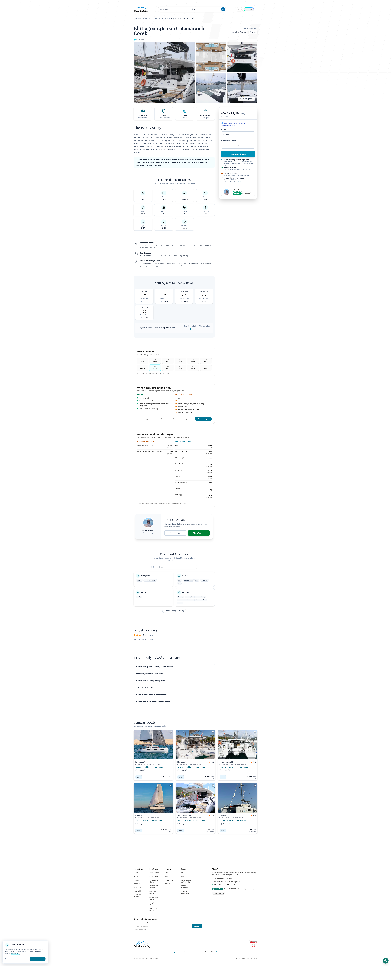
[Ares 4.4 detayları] (153, 798)
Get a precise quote (203, 419)
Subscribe (197, 926)
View (138, 777)
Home (135, 18)
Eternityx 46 (140, 762)
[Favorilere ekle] (170, 732)
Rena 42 (223, 815)
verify (215, 952)
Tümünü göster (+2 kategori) (174, 611)
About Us (168, 873)
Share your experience (185, 892)
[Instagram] (236, 958)
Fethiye (136, 876)
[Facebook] (239, 958)
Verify (239, 181)
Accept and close (37, 959)
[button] (164, 72)
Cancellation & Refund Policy (186, 881)
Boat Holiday (138, 891)
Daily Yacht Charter (153, 904)
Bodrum (136, 880)
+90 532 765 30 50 (231, 889)
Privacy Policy (15, 954)
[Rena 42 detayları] (237, 798)
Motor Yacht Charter (153, 887)
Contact (249, 9)
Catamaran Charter (153, 892)
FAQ (182, 873)
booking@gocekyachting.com (248, 889)
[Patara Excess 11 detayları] (237, 744)
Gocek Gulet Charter (153, 881)
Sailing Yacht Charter (153, 898)
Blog (166, 876)
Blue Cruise (137, 887)
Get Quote (247, 193)
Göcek (136, 873)
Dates (223, 129)
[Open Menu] (256, 9)
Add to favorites (240, 32)
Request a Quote (238, 154)
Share (254, 32)
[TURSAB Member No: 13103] (253, 944)
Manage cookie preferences (249, 958)
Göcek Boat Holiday (137, 896)
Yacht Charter (154, 873)
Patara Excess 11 (226, 762)
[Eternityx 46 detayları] (153, 744)
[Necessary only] (44, 944)
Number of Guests (228, 140)
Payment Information (185, 887)
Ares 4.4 (138, 815)
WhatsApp (237, 193)
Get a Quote (169, 880)
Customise (8, 959)
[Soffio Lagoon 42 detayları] (195, 798)
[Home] (141, 9)
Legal (183, 876)
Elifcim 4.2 (181, 762)
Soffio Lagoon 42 (184, 815)
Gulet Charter (154, 876)
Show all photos (247, 99)
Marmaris (137, 884)
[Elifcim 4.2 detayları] (195, 744)
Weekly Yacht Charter (153, 909)
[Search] (223, 9)
